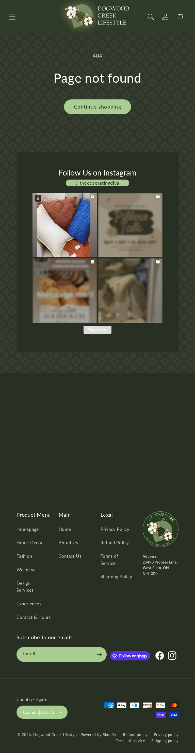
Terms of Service (109, 559)
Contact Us (70, 556)
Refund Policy (115, 542)
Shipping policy (164, 741)
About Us (68, 542)
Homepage (28, 529)
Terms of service (130, 741)
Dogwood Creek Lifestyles (56, 734)
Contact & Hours (34, 617)
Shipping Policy (116, 576)
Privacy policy (166, 734)
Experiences (29, 603)
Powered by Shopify (98, 734)
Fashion (24, 556)
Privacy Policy (115, 529)
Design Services (25, 587)
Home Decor (30, 542)
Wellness (26, 569)
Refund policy (135, 734)
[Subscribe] (99, 654)
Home (65, 529)
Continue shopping (97, 107)
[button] (12, 16)
